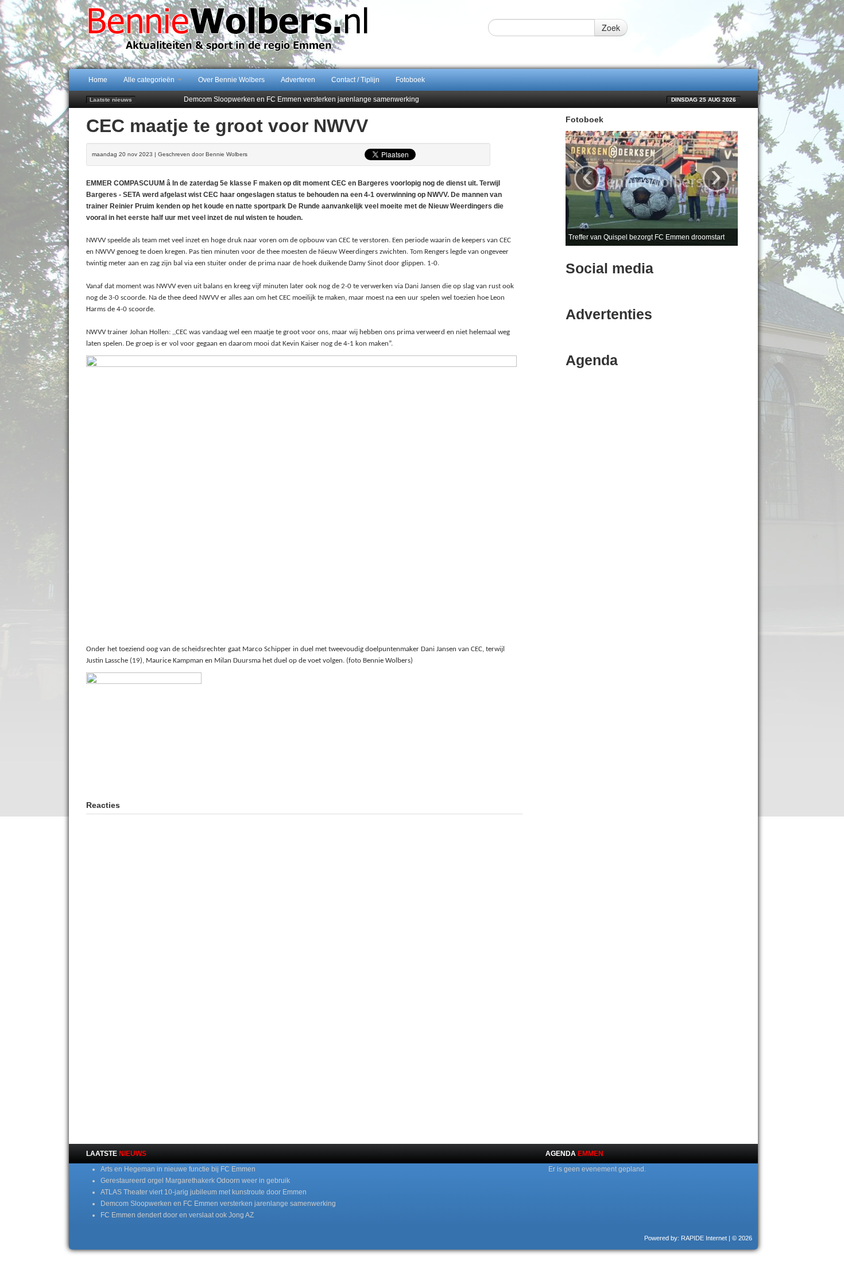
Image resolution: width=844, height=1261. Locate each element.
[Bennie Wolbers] (264, 34)
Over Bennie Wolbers (231, 80)
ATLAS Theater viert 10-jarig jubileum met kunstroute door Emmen (203, 1192)
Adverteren (298, 80)
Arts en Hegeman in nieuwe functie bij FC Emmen (177, 1169)
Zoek (611, 27)
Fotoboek (410, 80)
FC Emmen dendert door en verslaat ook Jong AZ (177, 1215)
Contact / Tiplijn (355, 80)
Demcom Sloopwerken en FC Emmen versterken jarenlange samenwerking (301, 99)
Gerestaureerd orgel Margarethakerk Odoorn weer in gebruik (195, 1181)
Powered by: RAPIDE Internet (685, 1238)
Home (97, 80)
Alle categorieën (149, 80)
